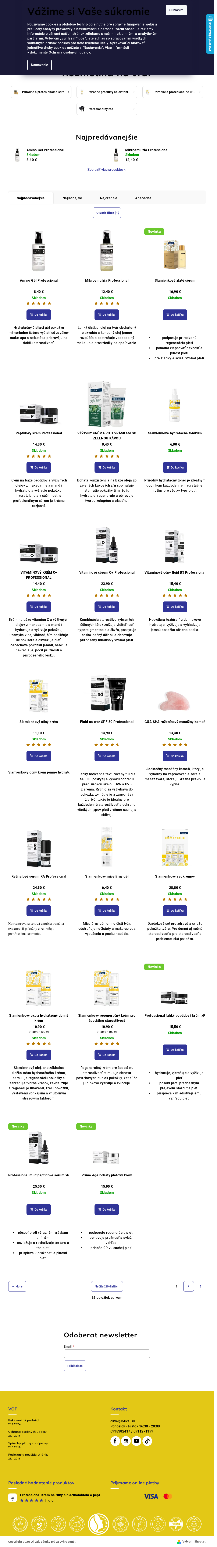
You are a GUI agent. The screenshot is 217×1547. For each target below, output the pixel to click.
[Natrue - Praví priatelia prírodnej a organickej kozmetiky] (98, 1524)
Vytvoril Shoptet (194, 1541)
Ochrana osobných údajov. (70, 52)
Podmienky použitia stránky (28, 1454)
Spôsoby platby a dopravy (28, 1443)
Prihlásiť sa (75, 1366)
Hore (19, 1286)
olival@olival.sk (122, 1421)
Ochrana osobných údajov (27, 1431)
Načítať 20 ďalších (107, 1286)
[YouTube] (136, 1441)
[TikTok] (147, 1441)
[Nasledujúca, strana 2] (188, 1286)
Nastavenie (39, 65)
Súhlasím (176, 10)
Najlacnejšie (72, 198)
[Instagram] (126, 1441)
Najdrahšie (108, 198)
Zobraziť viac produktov (106, 170)
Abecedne (143, 198)
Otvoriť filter (105, 213)
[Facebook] (115, 1441)
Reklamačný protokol (23, 1420)
